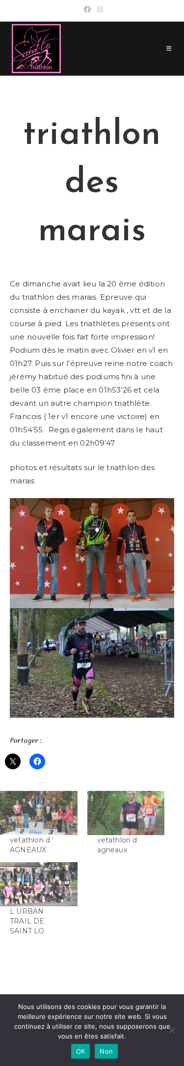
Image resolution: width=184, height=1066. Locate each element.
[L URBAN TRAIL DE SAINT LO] (39, 884)
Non (106, 1051)
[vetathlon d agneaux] (126, 813)
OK (80, 1051)
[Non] (172, 1030)
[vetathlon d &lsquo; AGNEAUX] (39, 813)
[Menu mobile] (169, 48)
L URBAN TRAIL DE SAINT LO (27, 921)
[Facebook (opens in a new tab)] (87, 9)
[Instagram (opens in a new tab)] (98, 9)
